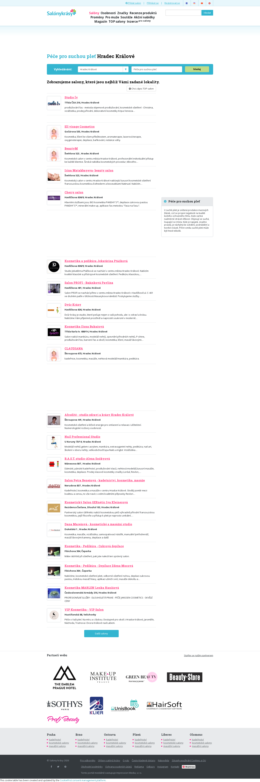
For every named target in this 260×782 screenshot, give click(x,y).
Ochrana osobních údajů (118, 766)
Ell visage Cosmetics (80, 126)
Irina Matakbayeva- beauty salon (89, 170)
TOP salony (117, 21)
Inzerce (139, 21)
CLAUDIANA (74, 348)
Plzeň (137, 734)
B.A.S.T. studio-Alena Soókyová (87, 458)
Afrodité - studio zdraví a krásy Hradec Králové (99, 415)
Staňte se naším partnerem (198, 655)
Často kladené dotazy (143, 760)
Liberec (166, 734)
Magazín (100, 21)
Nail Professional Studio (82, 436)
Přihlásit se (153, 3)
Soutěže (126, 17)
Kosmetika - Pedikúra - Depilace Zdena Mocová (99, 566)
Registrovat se (172, 3)
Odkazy (150, 766)
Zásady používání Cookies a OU (189, 760)
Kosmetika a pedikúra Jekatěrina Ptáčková (96, 261)
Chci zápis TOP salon (142, 88)
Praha (51, 734)
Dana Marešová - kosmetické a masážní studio (98, 524)
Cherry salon (74, 192)
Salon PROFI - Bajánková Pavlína (89, 282)
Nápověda (163, 760)
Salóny (94, 13)
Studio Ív (71, 97)
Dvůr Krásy (73, 304)
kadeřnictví (55, 739)
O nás (126, 760)
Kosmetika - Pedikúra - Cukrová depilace (94, 546)
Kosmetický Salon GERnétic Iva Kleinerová (96, 502)
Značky (122, 13)
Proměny (97, 17)
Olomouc (196, 734)
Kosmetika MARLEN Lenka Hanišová (92, 587)
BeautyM (71, 148)
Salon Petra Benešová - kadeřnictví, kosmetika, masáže (105, 480)
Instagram (162, 766)
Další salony (101, 633)
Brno (79, 734)
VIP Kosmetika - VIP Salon (84, 609)
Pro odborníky (87, 760)
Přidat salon (134, 3)
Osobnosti (108, 13)
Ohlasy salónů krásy (109, 760)
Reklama (139, 766)
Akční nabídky (144, 17)
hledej (197, 69)
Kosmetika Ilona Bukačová (84, 326)
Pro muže (112, 17)
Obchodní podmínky (92, 766)
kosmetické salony (59, 742)
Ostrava (110, 734)
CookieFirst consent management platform (83, 780)
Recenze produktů (143, 13)
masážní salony (57, 746)
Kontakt (175, 766)
